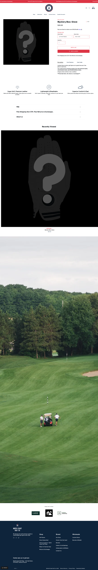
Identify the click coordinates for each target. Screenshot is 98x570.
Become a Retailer (77, 540)
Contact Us (58, 551)
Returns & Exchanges (44, 549)
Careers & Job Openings (62, 545)
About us (19, 117)
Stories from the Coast (61, 540)
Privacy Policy (72, 568)
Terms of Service (63, 568)
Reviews (58, 543)
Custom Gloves (76, 537)
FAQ (17, 107)
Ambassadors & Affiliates (62, 548)
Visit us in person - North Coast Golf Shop (45, 543)
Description (60, 62)
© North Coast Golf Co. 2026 (52, 568)
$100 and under (61, 19)
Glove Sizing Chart (43, 540)
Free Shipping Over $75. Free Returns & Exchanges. (34, 112)
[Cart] (93, 8)
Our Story (58, 537)
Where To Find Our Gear (45, 547)
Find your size (61, 32)
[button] (34, 14)
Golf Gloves (42, 537)
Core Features (70, 62)
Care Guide (79, 62)
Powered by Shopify (80, 568)
